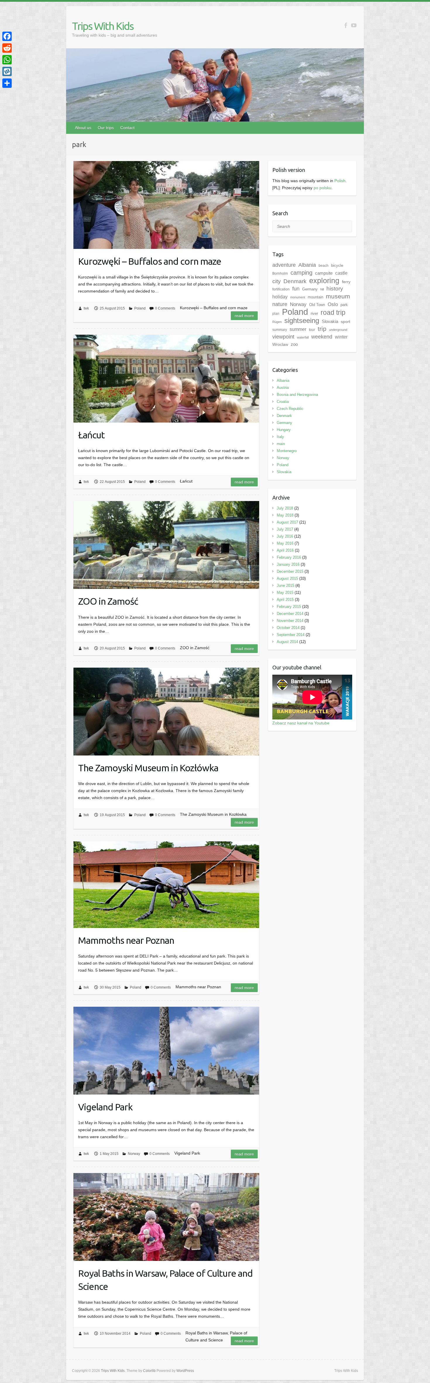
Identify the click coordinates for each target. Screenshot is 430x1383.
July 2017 (285, 529)
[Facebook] (7, 36)
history (334, 289)
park (344, 304)
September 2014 (291, 634)
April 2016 (285, 550)
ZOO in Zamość (108, 601)
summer (298, 329)
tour (312, 330)
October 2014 (288, 627)
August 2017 (287, 522)
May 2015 (285, 592)
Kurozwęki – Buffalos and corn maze (149, 261)
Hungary (284, 430)
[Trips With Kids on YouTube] (354, 25)
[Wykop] (7, 71)
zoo (294, 344)
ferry (346, 281)
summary (279, 330)
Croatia (283, 401)
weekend (321, 337)
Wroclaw (280, 344)
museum (338, 296)
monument (297, 297)
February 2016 (289, 557)
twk (86, 308)
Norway (134, 1154)
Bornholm (280, 273)
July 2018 (285, 508)
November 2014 (290, 620)
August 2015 (287, 578)
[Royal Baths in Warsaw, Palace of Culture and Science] (166, 1217)
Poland (140, 308)
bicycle (337, 265)
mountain (315, 297)
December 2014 (290, 613)
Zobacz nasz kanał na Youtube (300, 723)
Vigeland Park (105, 1107)
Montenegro (287, 451)
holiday (280, 296)
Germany (310, 289)
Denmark (295, 281)
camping (301, 272)
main (281, 444)
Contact (127, 127)
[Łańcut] (166, 379)
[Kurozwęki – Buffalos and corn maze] (166, 205)
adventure (284, 265)
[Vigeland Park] (166, 1051)
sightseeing (301, 320)
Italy (280, 437)
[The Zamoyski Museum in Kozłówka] (166, 711)
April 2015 (285, 599)
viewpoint (283, 337)
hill (322, 289)
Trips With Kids (102, 26)
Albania (307, 265)
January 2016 (288, 564)
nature (279, 304)
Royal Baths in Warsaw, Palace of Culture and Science (165, 1280)
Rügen (277, 322)
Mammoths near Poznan (126, 940)
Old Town (317, 304)
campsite (324, 273)
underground (338, 329)
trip (322, 328)
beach (323, 266)
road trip (333, 312)
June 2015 (285, 585)
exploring (324, 280)
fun (296, 289)
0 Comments (165, 308)
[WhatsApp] (7, 60)
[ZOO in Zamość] (166, 545)
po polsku (322, 187)
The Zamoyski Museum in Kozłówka (148, 768)
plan (275, 314)
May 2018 (285, 515)
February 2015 (289, 606)
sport (345, 321)
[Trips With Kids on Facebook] (346, 25)
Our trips (106, 127)
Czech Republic (290, 408)
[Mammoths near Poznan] (166, 884)
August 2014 (287, 642)
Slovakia (330, 321)
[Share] (7, 83)
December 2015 (290, 571)
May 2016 (285, 543)
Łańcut (91, 435)
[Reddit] (7, 48)
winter (341, 336)
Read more (244, 315)
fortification (281, 289)
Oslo (333, 304)
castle (341, 273)
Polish (339, 180)
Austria (283, 387)
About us (83, 127)
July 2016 (285, 536)
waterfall (303, 337)
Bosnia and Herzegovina (297, 394)
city (276, 281)
